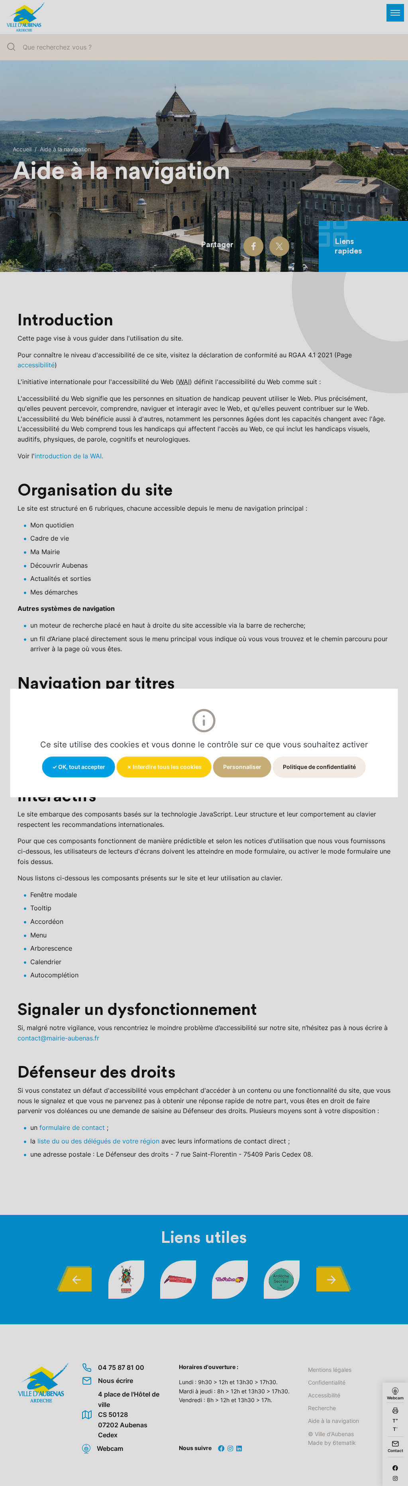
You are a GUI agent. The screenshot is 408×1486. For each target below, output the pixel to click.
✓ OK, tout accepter (78, 766)
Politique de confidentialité (319, 766)
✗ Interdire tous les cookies (164, 766)
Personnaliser (242, 766)
